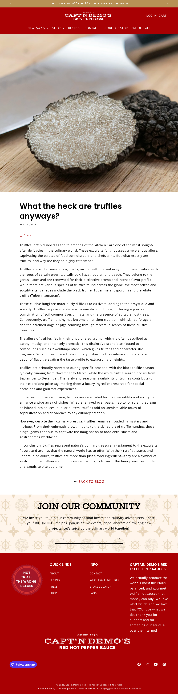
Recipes (55, 580)
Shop (53, 593)
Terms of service (86, 688)
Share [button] (27, 235)
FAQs (93, 593)
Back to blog (91, 481)
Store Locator (100, 586)
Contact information (130, 688)
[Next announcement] (167, 3)
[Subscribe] (119, 539)
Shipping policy (107, 688)
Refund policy (47, 688)
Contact (96, 573)
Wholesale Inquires (104, 580)
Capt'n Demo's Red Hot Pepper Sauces (87, 684)
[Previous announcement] (10, 3)
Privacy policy (66, 688)
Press (54, 586)
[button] (37, 28)
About (54, 573)
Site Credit (116, 684)
